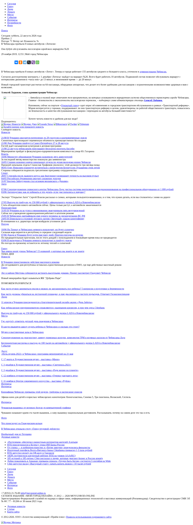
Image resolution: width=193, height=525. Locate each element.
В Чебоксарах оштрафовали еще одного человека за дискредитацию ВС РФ (43, 216)
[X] (29, 62)
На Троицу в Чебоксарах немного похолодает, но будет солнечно (37, 229)
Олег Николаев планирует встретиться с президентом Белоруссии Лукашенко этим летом (50, 167)
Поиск (4, 30)
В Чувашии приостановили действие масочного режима (30, 262)
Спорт (4, 173)
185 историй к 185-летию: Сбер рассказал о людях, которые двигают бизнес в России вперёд (55, 458)
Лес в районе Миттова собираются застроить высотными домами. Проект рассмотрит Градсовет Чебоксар (56, 273)
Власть (4, 154)
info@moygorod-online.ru (33, 493)
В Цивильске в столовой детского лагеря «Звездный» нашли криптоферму (42, 218)
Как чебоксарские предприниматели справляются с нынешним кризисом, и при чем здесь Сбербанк (53, 307)
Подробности (14, 22)
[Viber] (33, 62)
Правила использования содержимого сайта (88, 517)
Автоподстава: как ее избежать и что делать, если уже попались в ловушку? (43, 192)
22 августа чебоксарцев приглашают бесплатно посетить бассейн (37, 148)
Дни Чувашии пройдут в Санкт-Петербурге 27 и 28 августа (34, 143)
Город (10, 6)
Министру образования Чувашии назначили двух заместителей (36, 156)
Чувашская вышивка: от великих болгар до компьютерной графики (36, 407)
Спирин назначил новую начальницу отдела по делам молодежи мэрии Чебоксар (46, 162)
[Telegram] (25, 62)
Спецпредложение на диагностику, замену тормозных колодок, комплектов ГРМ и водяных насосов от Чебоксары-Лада (63, 337)
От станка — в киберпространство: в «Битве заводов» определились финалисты (48, 447)
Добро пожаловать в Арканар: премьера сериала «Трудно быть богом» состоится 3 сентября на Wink (59, 461)
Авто (3, 184)
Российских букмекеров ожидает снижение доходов (31, 178)
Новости (5, 132)
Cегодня (11, 3)
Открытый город (70, 105)
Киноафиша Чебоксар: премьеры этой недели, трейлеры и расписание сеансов (41, 392)
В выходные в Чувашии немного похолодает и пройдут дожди (36, 240)
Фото (10, 25)
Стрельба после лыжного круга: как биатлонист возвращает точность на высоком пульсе (50, 175)
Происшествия (8, 207)
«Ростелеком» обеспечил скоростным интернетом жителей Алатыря (42, 442)
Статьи (10, 509)
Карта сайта (13, 512)
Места (10, 14)
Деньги (11, 12)
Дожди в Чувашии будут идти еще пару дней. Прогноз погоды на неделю (42, 235)
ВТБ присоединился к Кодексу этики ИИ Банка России (36, 444)
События (11, 17)
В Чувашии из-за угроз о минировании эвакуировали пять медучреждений (43, 210)
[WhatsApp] (37, 62)
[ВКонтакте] (16, 62)
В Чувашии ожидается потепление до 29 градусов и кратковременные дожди (44, 137)
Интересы (12, 20)
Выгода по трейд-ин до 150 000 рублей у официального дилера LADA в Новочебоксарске (50, 202)
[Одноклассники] (20, 62)
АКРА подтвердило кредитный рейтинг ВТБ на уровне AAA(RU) (41, 455)
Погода (5, 224)
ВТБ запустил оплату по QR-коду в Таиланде (30, 453)
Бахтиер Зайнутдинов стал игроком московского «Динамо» (34, 181)
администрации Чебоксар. (153, 71)
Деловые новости (10, 437)
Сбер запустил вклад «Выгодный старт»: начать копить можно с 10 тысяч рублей (49, 464)
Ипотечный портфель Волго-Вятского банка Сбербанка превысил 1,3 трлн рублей (49, 450)
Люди (10, 9)
